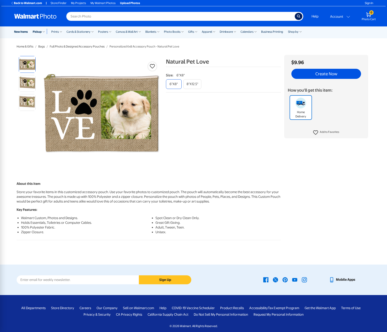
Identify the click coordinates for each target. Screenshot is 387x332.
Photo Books (172, 31)
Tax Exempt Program (283, 308)
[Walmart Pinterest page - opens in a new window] (285, 280)
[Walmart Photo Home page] (35, 16)
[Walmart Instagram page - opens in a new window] (304, 280)
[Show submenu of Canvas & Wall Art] (139, 31)
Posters (103, 31)
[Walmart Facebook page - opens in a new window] (266, 280)
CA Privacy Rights (129, 315)
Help (315, 16)
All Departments (33, 308)
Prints (55, 31)
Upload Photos (130, 3)
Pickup (37, 31)
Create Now (326, 73)
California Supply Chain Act (168, 315)
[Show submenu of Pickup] (44, 31)
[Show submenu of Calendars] (255, 31)
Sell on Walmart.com (138, 308)
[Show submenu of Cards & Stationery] (92, 31)
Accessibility (258, 308)
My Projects (78, 3)
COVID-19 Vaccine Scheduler (193, 308)
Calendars (247, 31)
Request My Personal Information (279, 315)
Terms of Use (351, 308)
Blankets (150, 31)
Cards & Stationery (78, 31)
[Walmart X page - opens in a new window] (275, 280)
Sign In (369, 3)
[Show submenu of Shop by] (300, 31)
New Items (21, 31)
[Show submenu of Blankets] (158, 31)
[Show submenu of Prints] (61, 31)
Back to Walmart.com (28, 3)
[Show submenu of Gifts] (196, 31)
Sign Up (165, 280)
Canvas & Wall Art (127, 31)
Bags (41, 46)
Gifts (191, 31)
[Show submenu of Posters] (110, 31)
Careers (85, 308)
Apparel (207, 31)
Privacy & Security (97, 315)
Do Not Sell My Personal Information (221, 315)
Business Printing (272, 31)
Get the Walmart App (320, 308)
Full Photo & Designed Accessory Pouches (77, 46)
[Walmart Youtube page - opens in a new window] (294, 280)
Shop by (293, 31)
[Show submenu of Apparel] (214, 31)
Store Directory (62, 308)
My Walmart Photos (103, 3)
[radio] (27, 64)
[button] (326, 132)
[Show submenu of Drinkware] (235, 31)
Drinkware (226, 31)
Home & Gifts (25, 46)
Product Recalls (232, 308)
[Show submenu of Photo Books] (182, 31)
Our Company (107, 308)
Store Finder (59, 3)
